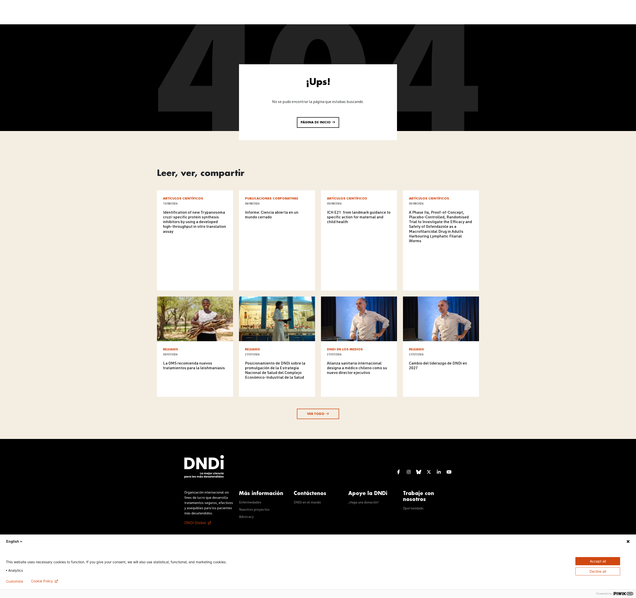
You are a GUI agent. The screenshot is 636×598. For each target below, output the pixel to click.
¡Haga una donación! (363, 502)
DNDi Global (195, 523)
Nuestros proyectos (254, 510)
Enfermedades (250, 502)
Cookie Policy (42, 581)
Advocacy (246, 517)
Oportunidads (413, 508)
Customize (14, 581)
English (12, 541)
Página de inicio (316, 122)
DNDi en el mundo (307, 502)
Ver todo (316, 413)
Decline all (598, 571)
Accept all (598, 561)
